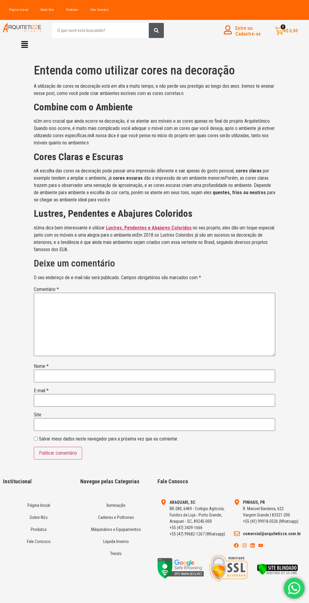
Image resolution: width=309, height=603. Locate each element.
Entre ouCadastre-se (248, 31)
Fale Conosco (99, 10)
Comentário (46, 289)
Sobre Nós (47, 10)
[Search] (156, 30)
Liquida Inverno (116, 541)
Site (37, 414)
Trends (116, 553)
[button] (25, 45)
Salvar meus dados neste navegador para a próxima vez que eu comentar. (108, 439)
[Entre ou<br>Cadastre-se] (227, 29)
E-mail (41, 390)
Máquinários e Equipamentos (116, 529)
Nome (41, 366)
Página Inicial (18, 10)
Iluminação (116, 505)
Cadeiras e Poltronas (116, 517)
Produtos (72, 10)
